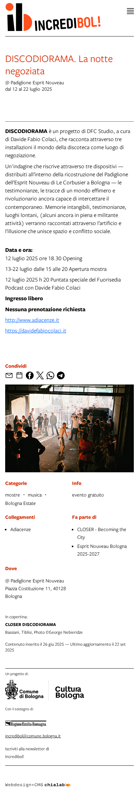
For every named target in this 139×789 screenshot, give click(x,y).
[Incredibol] (69, 688)
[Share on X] (40, 375)
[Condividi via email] (9, 375)
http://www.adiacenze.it (32, 319)
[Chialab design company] (38, 780)
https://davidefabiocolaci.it (35, 330)
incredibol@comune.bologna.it (33, 736)
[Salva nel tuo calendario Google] (19, 375)
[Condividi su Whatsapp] (50, 375)
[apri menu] (130, 11)
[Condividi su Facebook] (30, 375)
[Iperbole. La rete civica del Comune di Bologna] (27, 690)
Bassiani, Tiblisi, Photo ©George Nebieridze (44, 624)
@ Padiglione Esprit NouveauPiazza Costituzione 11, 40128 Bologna (35, 588)
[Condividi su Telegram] (61, 375)
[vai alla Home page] (53, 17)
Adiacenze (20, 529)
